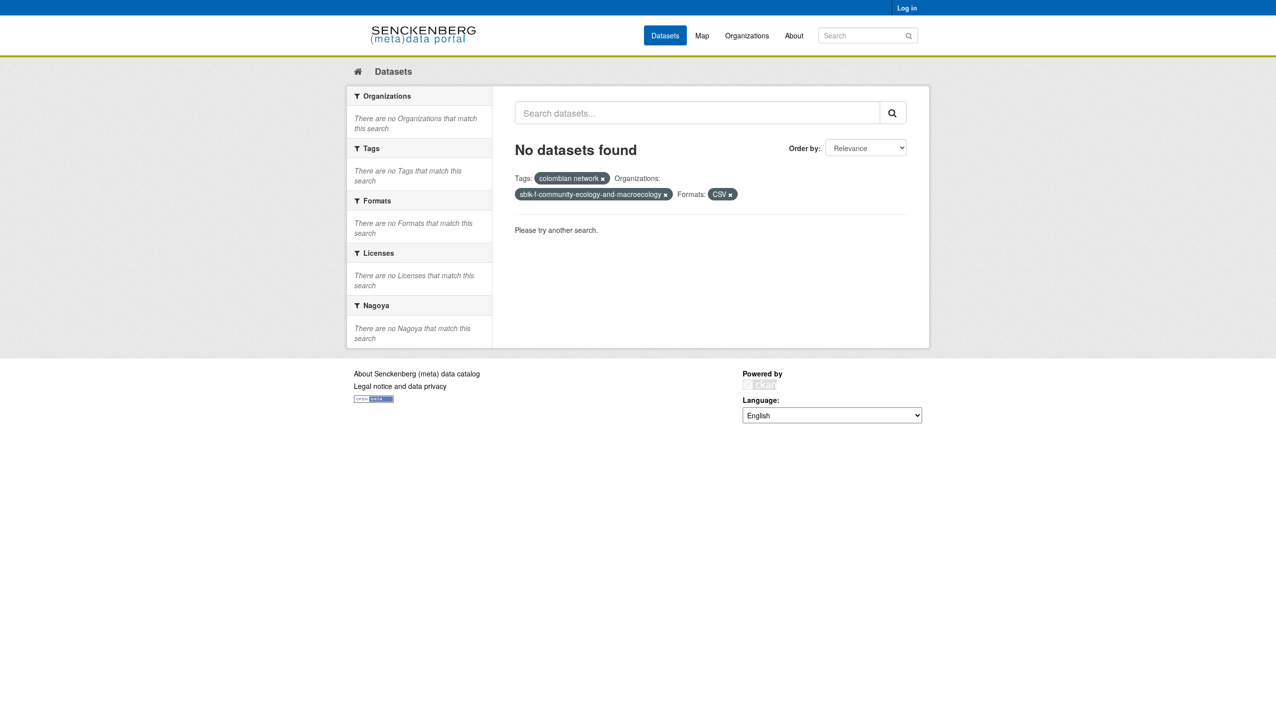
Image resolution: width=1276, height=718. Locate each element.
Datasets (665, 35)
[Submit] (909, 34)
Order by (803, 148)
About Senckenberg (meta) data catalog (417, 373)
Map (702, 35)
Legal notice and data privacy (400, 386)
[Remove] (603, 178)
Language (760, 400)
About (794, 35)
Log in (907, 7)
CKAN (760, 384)
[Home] (358, 70)
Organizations (747, 35)
